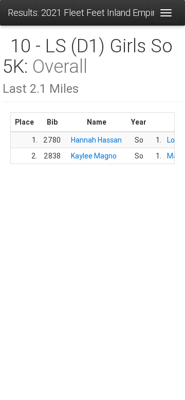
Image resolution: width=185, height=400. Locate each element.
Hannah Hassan (96, 140)
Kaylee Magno (94, 156)
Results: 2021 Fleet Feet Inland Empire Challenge (81, 12)
